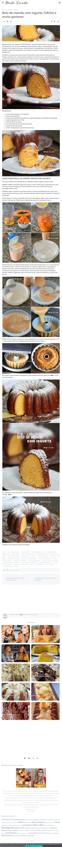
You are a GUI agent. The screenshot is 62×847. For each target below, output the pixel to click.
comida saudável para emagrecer (50, 560)
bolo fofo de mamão (43, 556)
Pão (46, 830)
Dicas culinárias (49, 825)
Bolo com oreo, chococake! (41, 676)
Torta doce (41, 833)
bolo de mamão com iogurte (27, 554)
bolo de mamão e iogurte (42, 554)
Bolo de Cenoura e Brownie (11, 638)
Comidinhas (28, 825)
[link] (58, 21)
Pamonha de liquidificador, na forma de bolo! (45, 656)
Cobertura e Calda (6, 825)
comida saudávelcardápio (45, 562)
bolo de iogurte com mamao (38, 552)
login (21, 614)
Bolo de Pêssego (8, 695)
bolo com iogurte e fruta (13, 552)
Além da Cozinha (29, 819)
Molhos (16, 830)
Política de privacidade (36, 846)
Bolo (3, 10)
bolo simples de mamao (13, 558)
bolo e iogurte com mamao (14, 556)
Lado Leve (19, 828)
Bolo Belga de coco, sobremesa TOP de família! (45, 579)
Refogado (56, 830)
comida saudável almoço (44, 558)
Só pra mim (33, 833)
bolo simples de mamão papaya (29, 558)
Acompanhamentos (18, 819)
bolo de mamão (15, 554)
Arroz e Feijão (50, 819)
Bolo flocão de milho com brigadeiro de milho (45, 637)
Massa (48, 828)
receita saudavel (49, 564)
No (28, 846)
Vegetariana (6, 835)
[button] (2, 2)
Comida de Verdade (17, 825)
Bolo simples (8, 10)
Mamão (31, 564)
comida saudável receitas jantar (28, 562)
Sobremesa (11, 833)
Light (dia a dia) (35, 828)
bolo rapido (52, 556)
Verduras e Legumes (27, 835)
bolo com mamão (25, 552)
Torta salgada (54, 833)
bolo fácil (34, 556)
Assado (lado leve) (9, 822)
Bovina (46, 822)
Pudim (43, 830)
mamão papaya (39, 564)
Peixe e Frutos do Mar (33, 830)
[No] (43, 846)
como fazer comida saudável (21, 564)
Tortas (47, 833)
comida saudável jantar (34, 560)
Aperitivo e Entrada (40, 819)
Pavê (23, 830)
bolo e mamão (26, 556)
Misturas (10, 830)
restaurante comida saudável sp (10, 566)
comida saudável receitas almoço (11, 562)
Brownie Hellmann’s (8, 657)
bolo (4, 552)
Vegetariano (16, 835)
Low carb (43, 828)
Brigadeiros (51, 822)
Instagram (15, 10)
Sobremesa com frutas (23, 833)
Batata (16, 822)
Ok (26, 846)
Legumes (28, 828)
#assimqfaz (6, 820)
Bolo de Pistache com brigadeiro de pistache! (14, 675)
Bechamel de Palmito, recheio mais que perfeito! (15, 579)
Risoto (3, 833)
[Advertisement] (31, 599)
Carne (57, 822)
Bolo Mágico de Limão (39, 695)
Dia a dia (38, 825)
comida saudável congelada (19, 560)
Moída (20, 830)
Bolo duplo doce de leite (40, 715)
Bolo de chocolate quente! (11, 715)
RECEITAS (50, 830)
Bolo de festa (28, 822)
